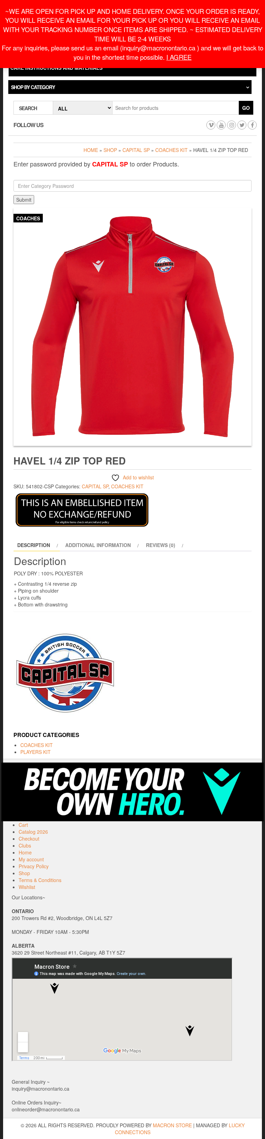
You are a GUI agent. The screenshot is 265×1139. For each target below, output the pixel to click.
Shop (110, 149)
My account (31, 859)
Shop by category (33, 87)
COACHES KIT (171, 149)
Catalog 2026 (33, 831)
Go (246, 107)
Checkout (29, 838)
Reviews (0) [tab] (160, 545)
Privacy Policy (34, 866)
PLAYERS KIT (35, 751)
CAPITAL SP (136, 149)
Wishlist (27, 886)
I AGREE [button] (179, 56)
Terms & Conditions (40, 880)
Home (91, 149)
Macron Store (172, 1125)
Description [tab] (33, 545)
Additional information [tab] (98, 545)
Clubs (25, 845)
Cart (23, 824)
